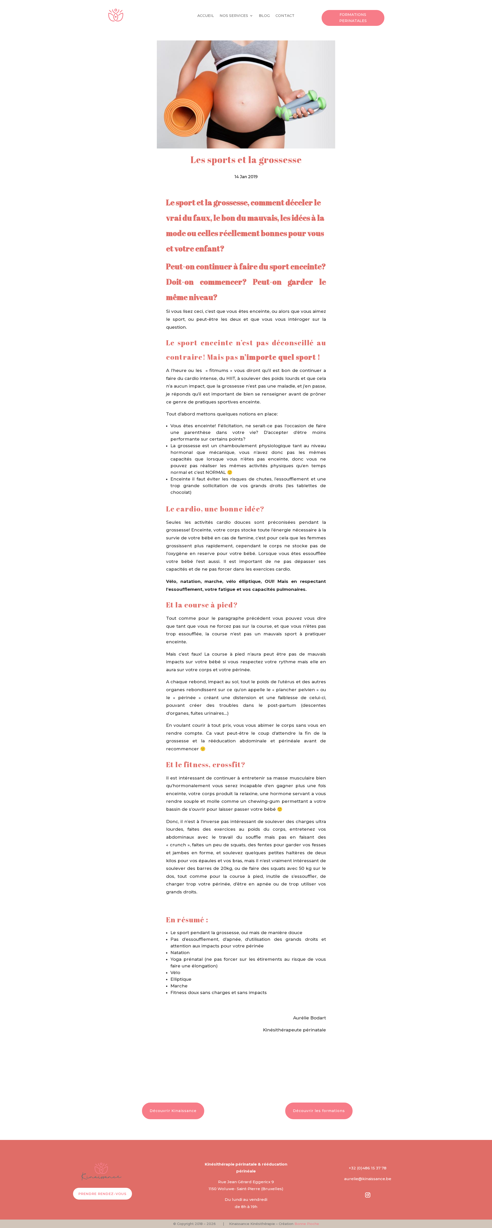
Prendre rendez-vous (102, 1194)
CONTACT (284, 16)
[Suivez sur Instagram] (368, 1195)
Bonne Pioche (306, 1224)
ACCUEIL (205, 16)
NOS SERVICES (234, 16)
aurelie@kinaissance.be (367, 1178)
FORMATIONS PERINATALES (353, 17)
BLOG (264, 16)
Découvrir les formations (319, 1110)
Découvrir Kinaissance (173, 1110)
